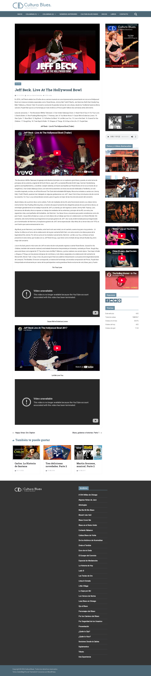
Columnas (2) (48, 14)
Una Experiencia (85, 657)
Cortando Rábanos (86, 530)
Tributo (81, 652)
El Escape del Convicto (87, 556)
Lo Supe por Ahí (85, 591)
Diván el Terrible (85, 545)
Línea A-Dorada (85, 581)
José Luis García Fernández (34, 95)
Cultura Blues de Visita (87, 535)
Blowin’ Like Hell (85, 515)
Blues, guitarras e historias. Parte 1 (85, 433)
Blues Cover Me (85, 520)
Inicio (19, 14)
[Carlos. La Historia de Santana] (26, 447)
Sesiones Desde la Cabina (89, 642)
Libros (113, 14)
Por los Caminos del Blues (89, 616)
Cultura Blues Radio (89, 14)
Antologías (83, 505)
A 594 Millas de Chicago (88, 495)
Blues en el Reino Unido (88, 525)
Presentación (84, 626)
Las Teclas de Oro (86, 576)
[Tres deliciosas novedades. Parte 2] (57, 447)
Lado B (81, 571)
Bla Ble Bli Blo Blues (86, 510)
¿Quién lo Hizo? (85, 637)
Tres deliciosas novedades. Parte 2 (56, 465)
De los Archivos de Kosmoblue (91, 540)
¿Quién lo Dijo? (84, 631)
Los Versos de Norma (87, 596)
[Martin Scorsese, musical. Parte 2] (88, 447)
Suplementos (84, 647)
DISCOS (104, 14)
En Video (18, 83)
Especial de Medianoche (88, 561)
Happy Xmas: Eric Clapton (25, 433)
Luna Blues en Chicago (87, 601)
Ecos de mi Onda (85, 550)
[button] (38, 14)
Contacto (124, 14)
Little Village (83, 586)
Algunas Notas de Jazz (88, 500)
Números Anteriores (68, 14)
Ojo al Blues (83, 606)
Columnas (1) (31, 14)
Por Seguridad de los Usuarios (90, 621)
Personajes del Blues (87, 611)
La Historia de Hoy (86, 566)
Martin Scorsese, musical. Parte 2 (86, 465)
